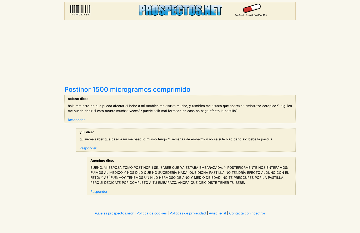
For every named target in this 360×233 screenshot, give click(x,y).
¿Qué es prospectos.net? (114, 213)
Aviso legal (217, 213)
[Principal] (180, 11)
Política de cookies (152, 213)
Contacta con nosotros (247, 213)
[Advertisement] (180, 54)
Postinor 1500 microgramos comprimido (127, 89)
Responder (76, 120)
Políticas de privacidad (188, 213)
